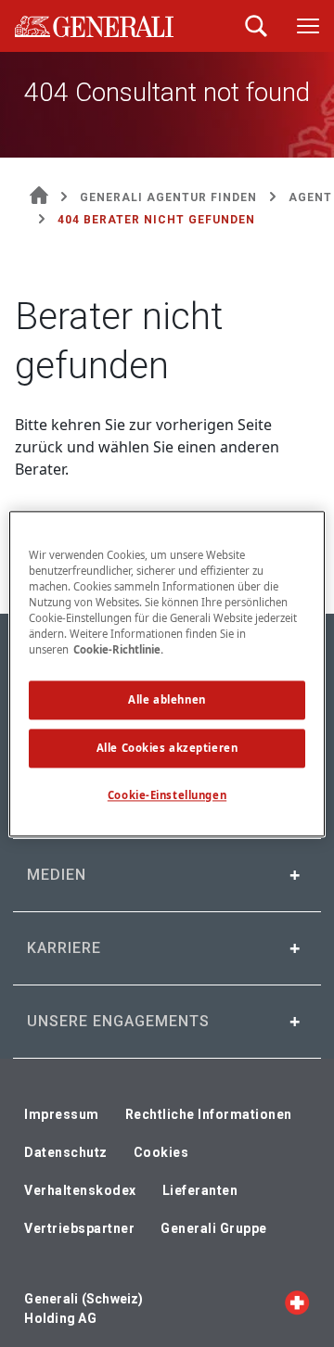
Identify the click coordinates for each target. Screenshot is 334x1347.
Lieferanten (200, 1190)
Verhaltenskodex (80, 1190)
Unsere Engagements (118, 1021)
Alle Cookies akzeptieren (167, 748)
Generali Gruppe (214, 1228)
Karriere (64, 948)
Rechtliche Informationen (208, 1114)
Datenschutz (66, 1152)
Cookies (161, 1152)
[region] (167, 673)
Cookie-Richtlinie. (118, 649)
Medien (56, 874)
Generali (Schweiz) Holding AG (83, 1308)
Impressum (61, 1114)
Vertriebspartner (79, 1228)
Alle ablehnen (166, 699)
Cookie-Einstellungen (167, 795)
